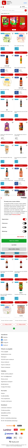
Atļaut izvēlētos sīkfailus (14, 249)
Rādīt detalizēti (20, 236)
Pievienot (7, 52)
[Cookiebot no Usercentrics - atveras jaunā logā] (21, 198)
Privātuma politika (16, 214)
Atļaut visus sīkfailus (14, 240)
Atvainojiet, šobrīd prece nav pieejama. (7, 320)
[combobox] (14, 10)
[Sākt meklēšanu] (26, 10)
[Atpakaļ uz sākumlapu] (3, 6)
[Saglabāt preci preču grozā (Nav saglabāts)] (12, 33)
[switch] (25, 223)
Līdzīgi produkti (8, 324)
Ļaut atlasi (14, 244)
